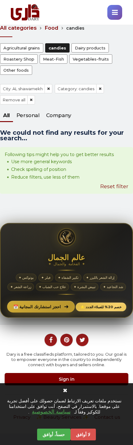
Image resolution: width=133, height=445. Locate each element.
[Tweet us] (82, 340)
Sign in (67, 379)
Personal (28, 115)
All (6, 115)
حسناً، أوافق (54, 434)
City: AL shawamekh (23, 88)
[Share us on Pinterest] (66, 340)
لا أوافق (83, 434)
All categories (18, 28)
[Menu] (114, 12)
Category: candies (76, 88)
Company (58, 115)
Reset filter (114, 186)
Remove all (14, 99)
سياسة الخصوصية (51, 412)
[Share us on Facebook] (51, 340)
